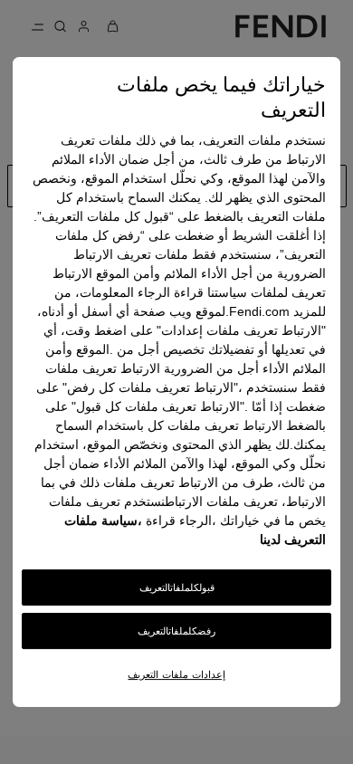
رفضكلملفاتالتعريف (176, 631)
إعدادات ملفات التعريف (176, 674)
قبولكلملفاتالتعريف (177, 587)
